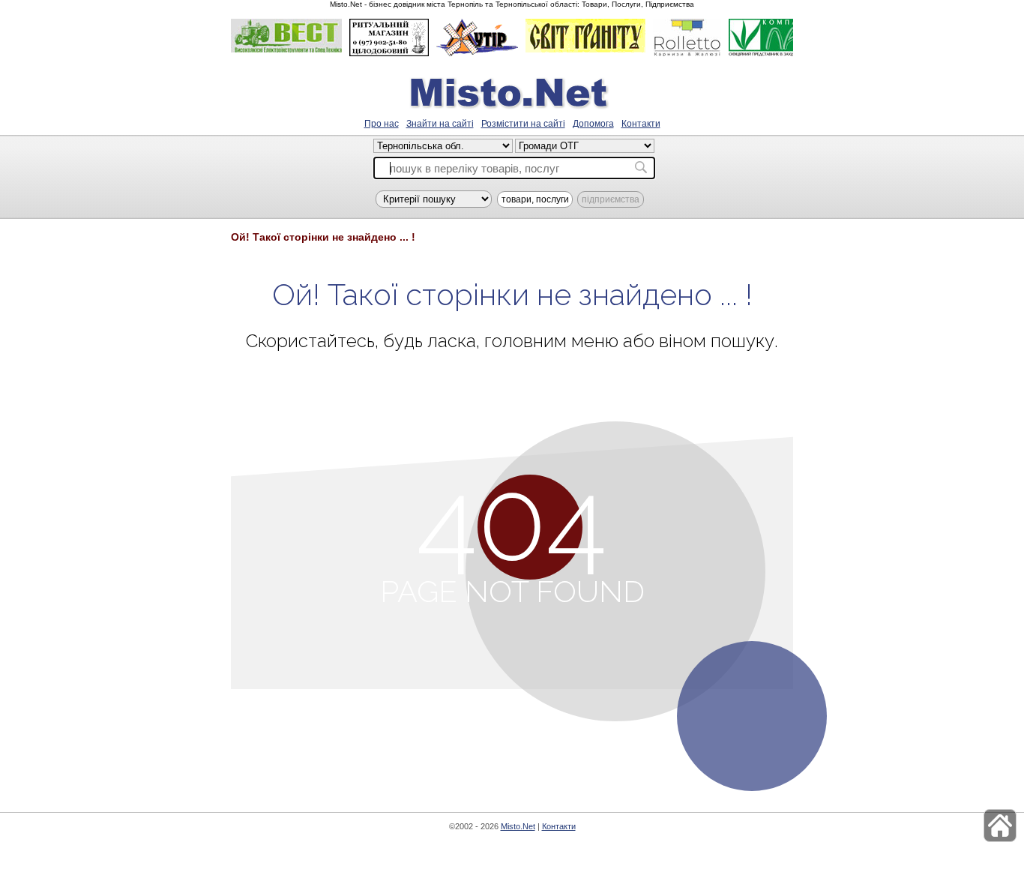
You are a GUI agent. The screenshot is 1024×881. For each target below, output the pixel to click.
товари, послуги (535, 199)
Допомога (593, 123)
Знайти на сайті (440, 123)
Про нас (381, 123)
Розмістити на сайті (523, 123)
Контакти (640, 123)
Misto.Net (518, 826)
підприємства (610, 199)
